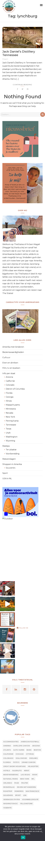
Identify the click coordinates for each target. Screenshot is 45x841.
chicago (20, 754)
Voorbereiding (12, 454)
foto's (16, 762)
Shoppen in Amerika (12, 464)
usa (25, 795)
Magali (5, 59)
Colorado (10, 385)
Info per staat (8, 373)
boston (37, 750)
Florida (9, 393)
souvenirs (8, 795)
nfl (33, 779)
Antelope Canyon (21, 746)
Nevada (9, 413)
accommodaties (10, 742)
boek (29, 750)
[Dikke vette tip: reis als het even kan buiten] (7, 666)
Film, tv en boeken (11, 368)
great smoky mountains (14, 766)
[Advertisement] (22, 548)
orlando (7, 783)
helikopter (33, 766)
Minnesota (11, 409)
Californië (10, 381)
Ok (23, 837)
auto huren (18, 750)
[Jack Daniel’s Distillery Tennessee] (22, 37)
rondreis (19, 791)
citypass (30, 754)
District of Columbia (15, 389)
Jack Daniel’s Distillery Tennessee (18, 53)
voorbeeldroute (30, 799)
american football (30, 742)
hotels (6, 770)
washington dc (10, 803)
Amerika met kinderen (13, 347)
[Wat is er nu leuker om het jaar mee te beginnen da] (7, 635)
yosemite (7, 808)
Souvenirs (10, 468)
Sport (5, 473)
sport (18, 795)
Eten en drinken (10, 363)
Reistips (6, 446)
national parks (10, 779)
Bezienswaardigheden (13, 352)
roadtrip (7, 791)
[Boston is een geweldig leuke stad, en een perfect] (7, 619)
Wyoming (10, 441)
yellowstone (26, 803)
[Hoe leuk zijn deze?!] (7, 588)
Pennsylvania (12, 421)
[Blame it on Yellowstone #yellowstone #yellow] (7, 604)
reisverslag (9, 787)
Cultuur (6, 357)
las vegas (25, 774)
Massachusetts (13, 405)
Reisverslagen (9, 459)
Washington (11, 437)
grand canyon (28, 762)
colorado (8, 758)
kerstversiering (10, 774)
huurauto (17, 770)
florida (7, 762)
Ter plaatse (11, 449)
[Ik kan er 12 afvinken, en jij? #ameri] (7, 651)
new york (24, 779)
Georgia (9, 397)
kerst (26, 770)
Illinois (9, 401)
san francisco (32, 791)
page (16, 783)
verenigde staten (11, 799)
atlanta (7, 750)
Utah (8, 433)
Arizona (9, 377)
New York (10, 417)
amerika (7, 746)
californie (8, 754)
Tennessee (11, 425)
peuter (24, 783)
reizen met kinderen (26, 787)
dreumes (33, 758)
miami (34, 774)
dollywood (21, 758)
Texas (8, 429)
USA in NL (7, 478)
